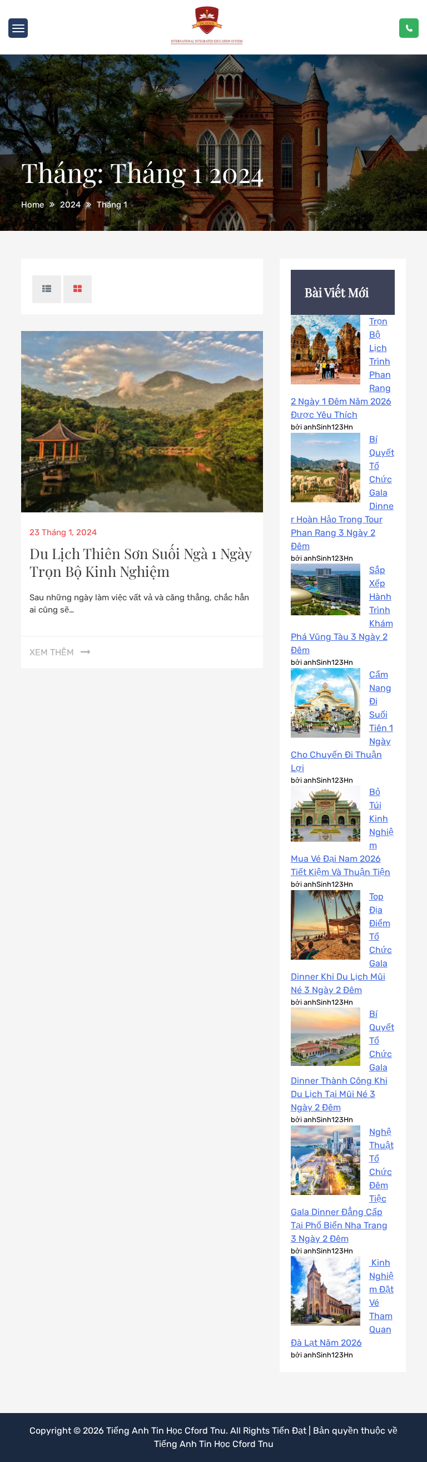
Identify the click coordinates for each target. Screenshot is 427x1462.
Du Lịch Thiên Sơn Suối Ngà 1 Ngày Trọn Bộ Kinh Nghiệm (140, 562)
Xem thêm (51, 652)
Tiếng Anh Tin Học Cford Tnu (166, 1430)
